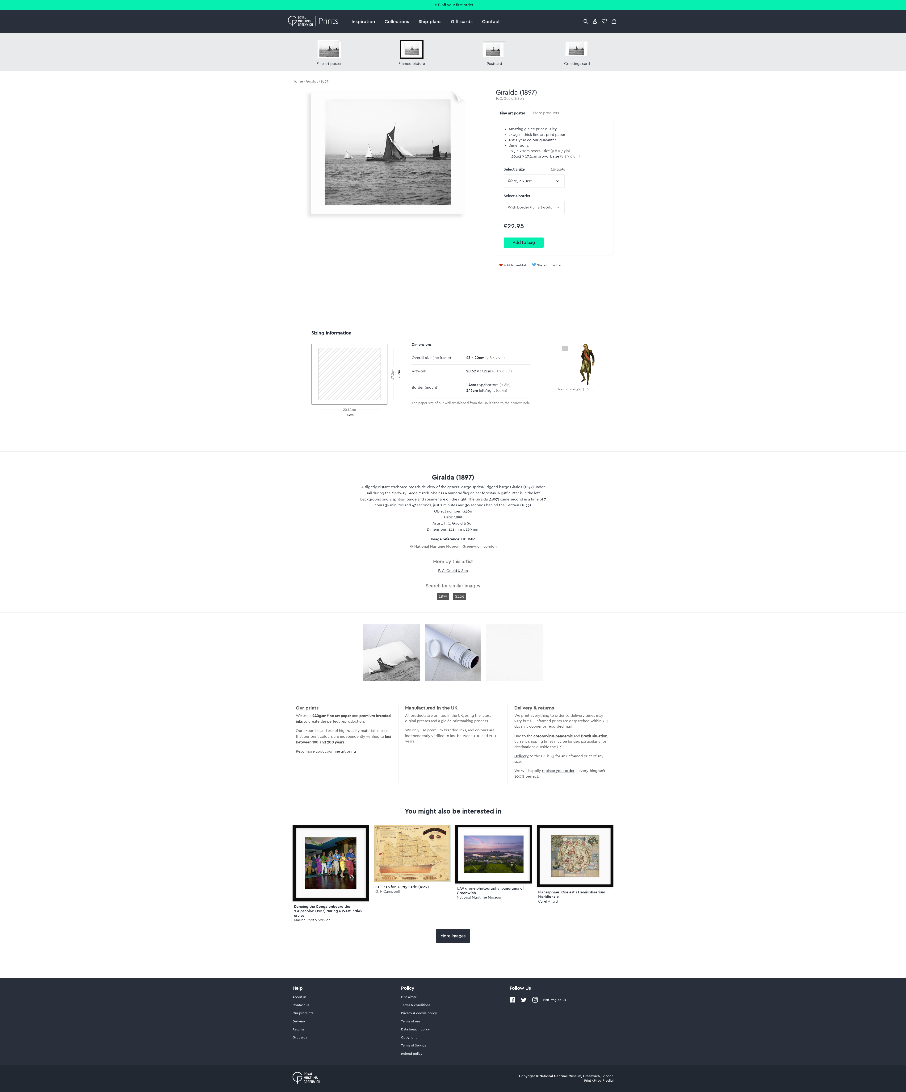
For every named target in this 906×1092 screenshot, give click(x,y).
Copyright (409, 1037)
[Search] (586, 21)
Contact (491, 21)
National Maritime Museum (479, 897)
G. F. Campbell (387, 891)
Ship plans (430, 21)
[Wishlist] (604, 21)
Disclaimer (408, 997)
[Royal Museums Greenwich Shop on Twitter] (524, 1001)
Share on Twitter (549, 265)
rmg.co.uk (558, 1000)
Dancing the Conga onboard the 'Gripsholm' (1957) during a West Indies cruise (328, 911)
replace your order (558, 771)
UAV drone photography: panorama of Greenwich (490, 890)
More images (453, 936)
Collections (397, 21)
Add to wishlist (515, 265)
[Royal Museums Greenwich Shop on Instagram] (535, 1001)
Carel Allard (548, 901)
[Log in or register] (595, 21)
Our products (303, 1013)
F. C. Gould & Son (510, 98)
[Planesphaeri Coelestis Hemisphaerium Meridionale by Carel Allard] (575, 856)
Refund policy (411, 1053)
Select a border (517, 196)
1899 (443, 596)
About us (299, 997)
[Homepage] (314, 21)
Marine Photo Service (312, 920)
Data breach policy (415, 1029)
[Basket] (614, 21)
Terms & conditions (415, 1005)
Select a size (534, 169)
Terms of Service (413, 1045)
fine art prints (345, 751)
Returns (298, 1029)
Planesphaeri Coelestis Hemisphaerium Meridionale (571, 894)
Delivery (521, 756)
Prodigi (608, 1080)
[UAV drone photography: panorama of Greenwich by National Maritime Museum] (493, 854)
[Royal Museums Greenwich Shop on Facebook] (512, 1001)
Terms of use (410, 1021)
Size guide (558, 169)
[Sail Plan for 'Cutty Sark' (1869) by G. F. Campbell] (412, 881)
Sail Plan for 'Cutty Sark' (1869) (402, 886)
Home (298, 81)
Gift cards (462, 21)
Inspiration (363, 21)
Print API (590, 1080)
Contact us (301, 1005)
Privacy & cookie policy (419, 1013)
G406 (459, 596)
